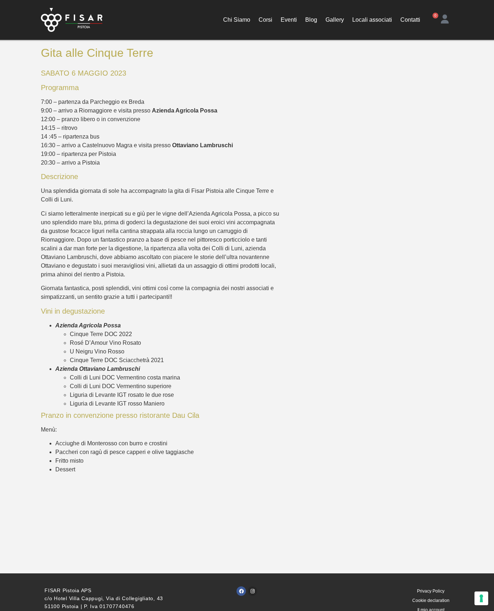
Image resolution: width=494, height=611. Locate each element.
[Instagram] (252, 591)
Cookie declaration (431, 600)
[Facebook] (241, 591)
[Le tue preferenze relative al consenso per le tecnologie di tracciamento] (481, 598)
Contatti (410, 20)
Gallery (334, 20)
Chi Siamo (236, 20)
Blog (311, 20)
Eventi (289, 20)
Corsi (265, 20)
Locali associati (372, 20)
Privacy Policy (430, 591)
